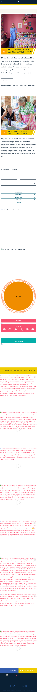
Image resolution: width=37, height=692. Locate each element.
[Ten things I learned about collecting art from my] (18, 393)
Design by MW (30, 690)
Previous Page (9, 181)
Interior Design (5, 169)
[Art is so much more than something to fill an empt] (18, 539)
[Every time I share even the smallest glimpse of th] (18, 612)
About (23, 690)
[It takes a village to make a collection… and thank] (18, 648)
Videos (18, 202)
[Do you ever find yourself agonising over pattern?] (18, 429)
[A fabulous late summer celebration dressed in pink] (18, 466)
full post (6, 80)
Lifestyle (18, 197)
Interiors (15, 85)
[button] (34, 2)
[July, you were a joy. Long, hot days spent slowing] (18, 575)
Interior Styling (6, 85)
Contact (18, 690)
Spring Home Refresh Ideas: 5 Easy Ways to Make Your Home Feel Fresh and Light (20, 51)
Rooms (18, 199)
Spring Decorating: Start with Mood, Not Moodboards (20, 132)
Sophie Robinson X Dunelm (27, 85)
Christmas (18, 192)
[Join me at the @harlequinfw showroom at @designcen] (18, 502)
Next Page (28, 181)
